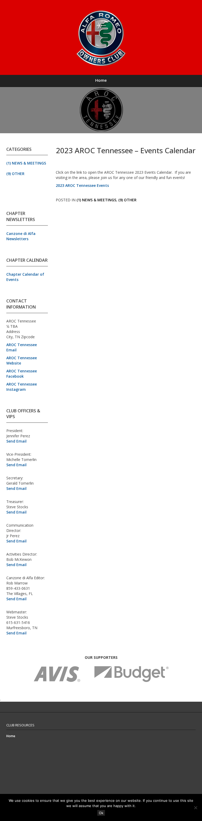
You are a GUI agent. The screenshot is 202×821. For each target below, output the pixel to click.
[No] (195, 807)
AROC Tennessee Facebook (21, 373)
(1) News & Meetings (26, 163)
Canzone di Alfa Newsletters (21, 236)
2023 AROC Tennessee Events (82, 185)
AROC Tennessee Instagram (21, 387)
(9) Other (15, 173)
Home (101, 80)
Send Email (16, 441)
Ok (101, 813)
